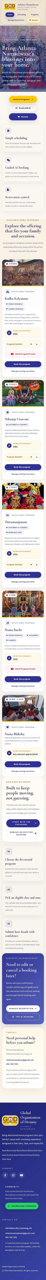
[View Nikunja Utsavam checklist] (31, 457)
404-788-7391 (12, 1064)
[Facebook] (5, 1175)
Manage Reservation (16, 20)
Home (10, 14)
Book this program (22, 364)
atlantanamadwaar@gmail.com (20, 1060)
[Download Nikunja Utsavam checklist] (36, 457)
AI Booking (21, 14)
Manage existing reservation (23, 371)
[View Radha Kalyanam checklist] (31, 344)
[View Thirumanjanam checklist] (31, 564)
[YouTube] (21, 1175)
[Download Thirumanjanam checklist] (36, 564)
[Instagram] (13, 1175)
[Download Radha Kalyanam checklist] (36, 344)
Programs (35, 14)
